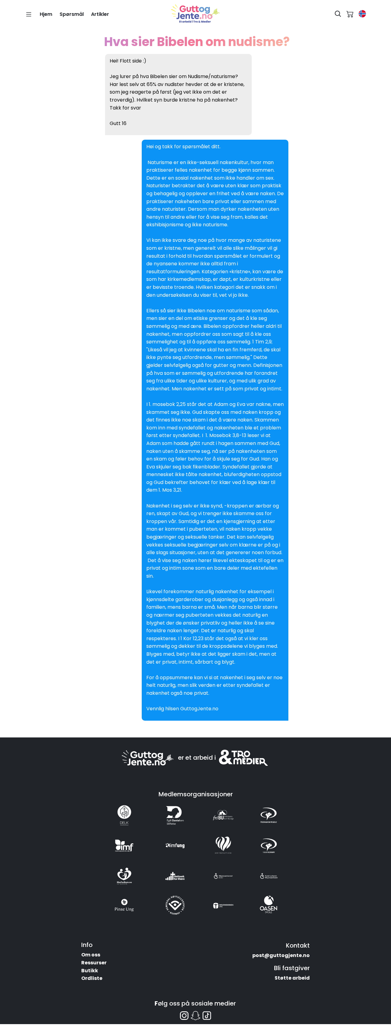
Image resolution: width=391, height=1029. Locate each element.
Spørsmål (72, 14)
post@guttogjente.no (281, 955)
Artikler (100, 14)
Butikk (89, 970)
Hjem (46, 14)
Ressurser (94, 962)
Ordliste (91, 978)
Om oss (90, 954)
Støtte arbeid (292, 977)
